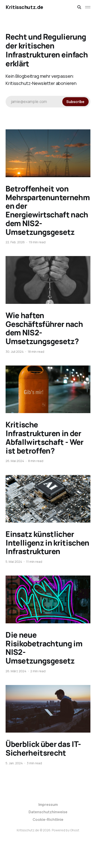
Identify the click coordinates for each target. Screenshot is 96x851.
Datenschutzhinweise (48, 811)
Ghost (74, 830)
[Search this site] (79, 7)
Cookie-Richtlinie (48, 819)
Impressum (48, 804)
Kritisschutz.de (24, 7)
